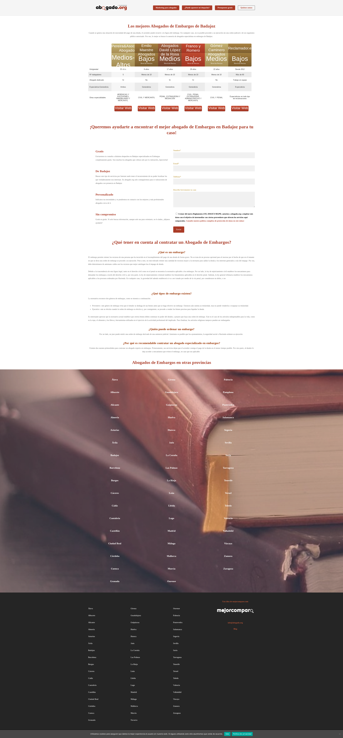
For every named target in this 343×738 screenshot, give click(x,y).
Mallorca (171, 556)
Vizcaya (228, 543)
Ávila (115, 442)
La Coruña (171, 455)
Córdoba (114, 556)
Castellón (115, 530)
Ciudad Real (114, 543)
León (171, 493)
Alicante (115, 404)
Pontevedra (228, 404)
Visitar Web (123, 108)
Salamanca (228, 417)
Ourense (171, 581)
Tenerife (228, 480)
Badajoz (115, 455)
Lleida (171, 505)
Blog (235, 629)
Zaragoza (228, 568)
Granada (114, 581)
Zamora (228, 556)
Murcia (171, 568)
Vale (227, 734)
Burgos (114, 480)
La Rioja (171, 480)
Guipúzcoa (171, 404)
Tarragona (228, 467)
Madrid (172, 530)
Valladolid (228, 530)
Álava (115, 379)
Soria (228, 455)
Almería (115, 417)
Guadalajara (171, 392)
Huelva (171, 417)
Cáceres (115, 493)
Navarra (134, 720)
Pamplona (228, 392)
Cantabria (114, 518)
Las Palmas (172, 467)
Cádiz (115, 505)
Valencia (228, 518)
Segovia (228, 430)
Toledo (228, 505)
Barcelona (115, 467)
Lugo (171, 518)
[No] (339, 734)
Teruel (228, 493)
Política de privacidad (242, 734)
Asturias (114, 430)
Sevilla (228, 442)
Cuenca (115, 568)
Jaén (171, 442)
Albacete (114, 392)
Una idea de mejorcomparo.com (235, 602)
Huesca (171, 430)
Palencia (228, 379)
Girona (171, 379)
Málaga (171, 543)
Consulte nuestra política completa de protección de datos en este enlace (215, 221)
